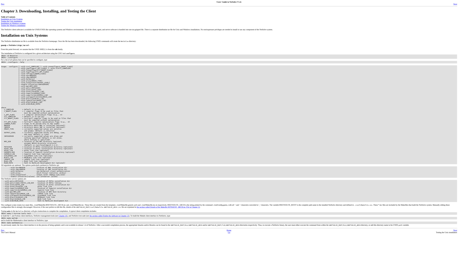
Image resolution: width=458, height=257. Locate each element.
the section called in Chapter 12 (168, 207)
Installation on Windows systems (13, 23)
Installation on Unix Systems (12, 19)
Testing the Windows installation (13, 26)
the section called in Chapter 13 (109, 216)
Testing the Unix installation (11, 21)
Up (229, 232)
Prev (2, 4)
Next (455, 4)
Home (229, 230)
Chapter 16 (63, 216)
